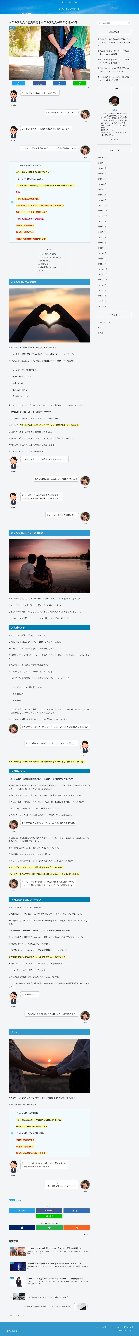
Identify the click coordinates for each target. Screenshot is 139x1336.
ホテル (13, 1200)
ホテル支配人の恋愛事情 (47, 254)
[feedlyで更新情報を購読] (49, 1227)
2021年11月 (102, 274)
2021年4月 (102, 306)
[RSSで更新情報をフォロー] (76, 1227)
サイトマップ (100, 1327)
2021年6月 (102, 295)
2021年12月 (102, 269)
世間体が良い (45, 264)
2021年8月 (102, 290)
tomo (114, 109)
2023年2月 (102, 194)
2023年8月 (102, 163)
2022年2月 (102, 258)
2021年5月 (102, 301)
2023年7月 (102, 168)
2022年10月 (102, 216)
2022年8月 (102, 226)
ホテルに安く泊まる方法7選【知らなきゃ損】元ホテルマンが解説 (114, 78)
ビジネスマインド (105, 322)
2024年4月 (102, 157)
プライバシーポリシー (114, 1327)
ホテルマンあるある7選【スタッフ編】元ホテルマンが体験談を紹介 (114, 61)
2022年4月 (102, 247)
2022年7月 (102, 232)
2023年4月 (102, 184)
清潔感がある (45, 260)
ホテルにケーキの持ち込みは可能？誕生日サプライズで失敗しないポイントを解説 (114, 42)
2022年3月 (102, 253)
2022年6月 (102, 237)
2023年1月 (102, 200)
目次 (46, 249)
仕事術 (100, 332)
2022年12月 (102, 205)
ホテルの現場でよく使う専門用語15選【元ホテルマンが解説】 (113, 52)
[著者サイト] (22, 1227)
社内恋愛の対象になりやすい (51, 267)
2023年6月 (102, 173)
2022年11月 (102, 210)
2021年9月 (102, 285)
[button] (129, 23)
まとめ (40, 270)
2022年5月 (102, 242)
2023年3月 (102, 189)
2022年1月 (102, 263)
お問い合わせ (127, 1327)
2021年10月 (102, 279)
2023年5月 (102, 178)
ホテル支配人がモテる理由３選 (49, 257)
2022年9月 (102, 221)
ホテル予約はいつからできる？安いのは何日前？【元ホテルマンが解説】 (114, 69)
